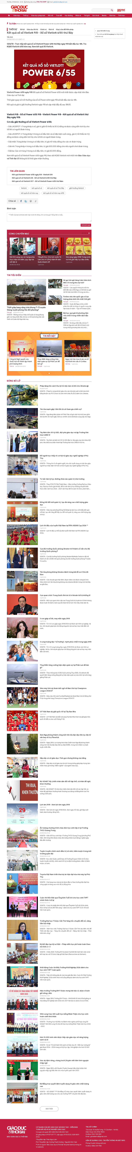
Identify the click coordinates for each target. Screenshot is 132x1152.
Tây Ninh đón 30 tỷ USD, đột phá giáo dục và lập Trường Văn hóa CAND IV (64, 434)
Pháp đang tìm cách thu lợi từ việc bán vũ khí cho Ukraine (63, 386)
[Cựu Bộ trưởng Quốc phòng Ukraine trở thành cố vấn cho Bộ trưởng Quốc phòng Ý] (22, 558)
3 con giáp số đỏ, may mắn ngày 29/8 (55, 619)
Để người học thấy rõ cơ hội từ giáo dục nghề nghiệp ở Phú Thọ (64, 457)
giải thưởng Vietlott (76, 188)
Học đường (69, 15)
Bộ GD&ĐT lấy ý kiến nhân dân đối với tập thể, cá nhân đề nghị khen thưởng (65, 782)
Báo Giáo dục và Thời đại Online (19, 8)
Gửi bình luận (85, 225)
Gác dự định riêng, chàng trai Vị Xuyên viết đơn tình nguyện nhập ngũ (64, 1062)
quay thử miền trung (103, 31)
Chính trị (43, 29)
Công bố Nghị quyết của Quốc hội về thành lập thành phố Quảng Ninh (21, 361)
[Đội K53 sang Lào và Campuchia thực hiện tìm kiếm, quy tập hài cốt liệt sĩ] (22, 246)
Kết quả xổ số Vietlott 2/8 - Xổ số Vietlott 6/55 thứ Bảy (34, 178)
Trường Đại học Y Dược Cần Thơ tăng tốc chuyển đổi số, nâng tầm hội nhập (65, 922)
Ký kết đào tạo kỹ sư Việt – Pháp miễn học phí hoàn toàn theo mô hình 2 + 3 (65, 945)
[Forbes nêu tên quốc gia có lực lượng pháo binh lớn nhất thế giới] (55, 300)
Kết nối (50, 15)
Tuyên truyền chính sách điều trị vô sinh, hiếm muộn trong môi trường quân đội (65, 852)
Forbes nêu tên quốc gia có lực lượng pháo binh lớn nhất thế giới (76, 298)
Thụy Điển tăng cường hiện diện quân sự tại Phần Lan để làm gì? (48, 361)
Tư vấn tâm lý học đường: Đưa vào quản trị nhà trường (62, 479)
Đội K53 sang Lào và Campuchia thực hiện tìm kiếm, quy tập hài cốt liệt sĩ (22, 259)
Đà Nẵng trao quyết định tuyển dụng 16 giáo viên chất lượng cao (64, 1085)
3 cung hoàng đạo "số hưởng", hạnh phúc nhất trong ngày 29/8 (65, 642)
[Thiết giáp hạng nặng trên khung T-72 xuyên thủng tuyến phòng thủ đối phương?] (26, 292)
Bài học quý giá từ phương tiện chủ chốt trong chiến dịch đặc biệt (75, 315)
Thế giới (87, 15)
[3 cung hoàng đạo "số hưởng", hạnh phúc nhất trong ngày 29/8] (22, 651)
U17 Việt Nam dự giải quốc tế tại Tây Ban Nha (58, 712)
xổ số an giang (109, 34)
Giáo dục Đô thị (32, 29)
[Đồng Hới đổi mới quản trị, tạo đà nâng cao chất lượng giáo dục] (22, 511)
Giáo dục (16, 15)
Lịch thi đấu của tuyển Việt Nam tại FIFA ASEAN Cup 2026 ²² (64, 526)
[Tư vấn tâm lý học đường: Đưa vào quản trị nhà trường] (22, 488)
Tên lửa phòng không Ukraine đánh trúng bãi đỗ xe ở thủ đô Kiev (64, 573)
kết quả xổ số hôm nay (29, 193)
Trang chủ (9, 15)
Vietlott (24, 188)
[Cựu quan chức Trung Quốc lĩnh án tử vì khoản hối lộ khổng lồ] (22, 604)
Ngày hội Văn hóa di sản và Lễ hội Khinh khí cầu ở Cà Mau (76, 360)
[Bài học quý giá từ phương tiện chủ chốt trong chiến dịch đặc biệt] (55, 316)
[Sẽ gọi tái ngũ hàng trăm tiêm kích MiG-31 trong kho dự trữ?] (55, 283)
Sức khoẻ (95, 15)
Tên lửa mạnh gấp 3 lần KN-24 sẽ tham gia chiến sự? (61, 409)
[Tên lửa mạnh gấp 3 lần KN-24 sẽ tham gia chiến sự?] (22, 418)
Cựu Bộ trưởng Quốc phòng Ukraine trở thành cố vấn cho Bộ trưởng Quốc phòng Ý (65, 550)
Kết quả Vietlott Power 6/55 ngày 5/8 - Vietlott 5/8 (32, 175)
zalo (26, 201)
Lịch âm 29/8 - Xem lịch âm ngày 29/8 (55, 805)
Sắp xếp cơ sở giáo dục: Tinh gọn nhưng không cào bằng (63, 758)
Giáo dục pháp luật (38, 15)
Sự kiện (12, 23)
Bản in (31, 201)
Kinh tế (51, 29)
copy (36, 201)
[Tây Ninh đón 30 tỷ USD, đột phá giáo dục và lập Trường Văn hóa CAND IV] (22, 441)
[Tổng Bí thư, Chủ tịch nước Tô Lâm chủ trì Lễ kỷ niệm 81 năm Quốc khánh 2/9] (51, 246)
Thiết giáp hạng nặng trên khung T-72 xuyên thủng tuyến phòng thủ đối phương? (26, 308)
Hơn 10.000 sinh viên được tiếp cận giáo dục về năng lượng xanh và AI (64, 1038)
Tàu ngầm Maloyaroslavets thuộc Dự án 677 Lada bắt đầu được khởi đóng (65, 1108)
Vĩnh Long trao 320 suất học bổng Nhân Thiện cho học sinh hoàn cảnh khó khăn (64, 1015)
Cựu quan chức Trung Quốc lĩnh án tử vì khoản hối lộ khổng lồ (65, 595)
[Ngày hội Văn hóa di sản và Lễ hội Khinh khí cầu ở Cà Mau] (77, 348)
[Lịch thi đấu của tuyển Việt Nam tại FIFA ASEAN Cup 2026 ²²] (22, 534)
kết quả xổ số (37, 188)
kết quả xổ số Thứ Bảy (55, 188)
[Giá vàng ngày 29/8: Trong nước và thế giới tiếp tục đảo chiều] (79, 246)
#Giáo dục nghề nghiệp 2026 (56, 23)
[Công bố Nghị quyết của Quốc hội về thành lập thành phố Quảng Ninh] (21, 348)
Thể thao (121, 15)
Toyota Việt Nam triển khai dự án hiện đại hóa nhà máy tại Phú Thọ (65, 875)
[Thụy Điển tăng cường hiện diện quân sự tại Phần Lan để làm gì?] (49, 348)
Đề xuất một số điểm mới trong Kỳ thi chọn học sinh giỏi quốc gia (65, 1131)
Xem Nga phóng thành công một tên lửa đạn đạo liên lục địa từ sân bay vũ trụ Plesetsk (65, 736)
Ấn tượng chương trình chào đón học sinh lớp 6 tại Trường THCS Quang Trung (64, 829)
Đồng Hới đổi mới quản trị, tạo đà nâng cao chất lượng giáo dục (64, 503)
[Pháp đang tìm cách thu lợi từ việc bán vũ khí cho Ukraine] (22, 395)
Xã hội (22, 29)
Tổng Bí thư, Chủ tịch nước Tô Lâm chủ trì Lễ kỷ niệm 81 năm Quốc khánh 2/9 (49, 259)
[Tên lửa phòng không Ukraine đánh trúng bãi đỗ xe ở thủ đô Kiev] (22, 581)
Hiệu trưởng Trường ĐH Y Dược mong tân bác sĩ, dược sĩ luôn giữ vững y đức (65, 992)
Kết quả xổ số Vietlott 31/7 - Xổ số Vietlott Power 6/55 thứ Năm (37, 181)
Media (104, 15)
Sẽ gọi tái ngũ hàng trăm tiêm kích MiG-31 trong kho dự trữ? (77, 281)
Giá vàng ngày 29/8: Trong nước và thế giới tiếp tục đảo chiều (78, 258)
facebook (21, 201)
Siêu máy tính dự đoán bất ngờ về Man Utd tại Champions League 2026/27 (63, 689)
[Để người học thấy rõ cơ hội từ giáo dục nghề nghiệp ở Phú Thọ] (22, 465)
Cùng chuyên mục (19, 234)
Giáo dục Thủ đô (121, 10)
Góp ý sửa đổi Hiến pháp (64, 29)
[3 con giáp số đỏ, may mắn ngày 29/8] (22, 627)
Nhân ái (78, 15)
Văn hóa (112, 15)
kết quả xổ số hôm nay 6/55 (53, 193)
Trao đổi (59, 15)
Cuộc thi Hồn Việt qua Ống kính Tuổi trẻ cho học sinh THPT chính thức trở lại (64, 899)
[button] (82, 233)
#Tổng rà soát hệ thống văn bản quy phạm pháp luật (32, 23)
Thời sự (25, 15)
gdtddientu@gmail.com (60, 2)
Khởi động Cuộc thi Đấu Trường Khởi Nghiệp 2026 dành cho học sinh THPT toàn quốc (64, 969)
